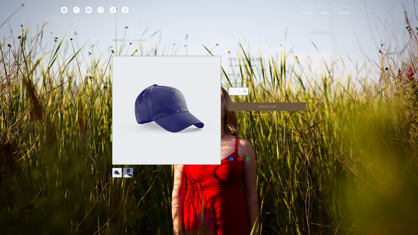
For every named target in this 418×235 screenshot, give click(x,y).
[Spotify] (64, 10)
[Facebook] (125, 10)
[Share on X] (256, 159)
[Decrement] (232, 91)
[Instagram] (101, 10)
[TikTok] (113, 10)
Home (117, 40)
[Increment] (245, 91)
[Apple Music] (76, 10)
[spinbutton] (239, 91)
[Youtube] (88, 10)
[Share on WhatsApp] (248, 159)
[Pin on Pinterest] (239, 159)
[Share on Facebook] (231, 159)
